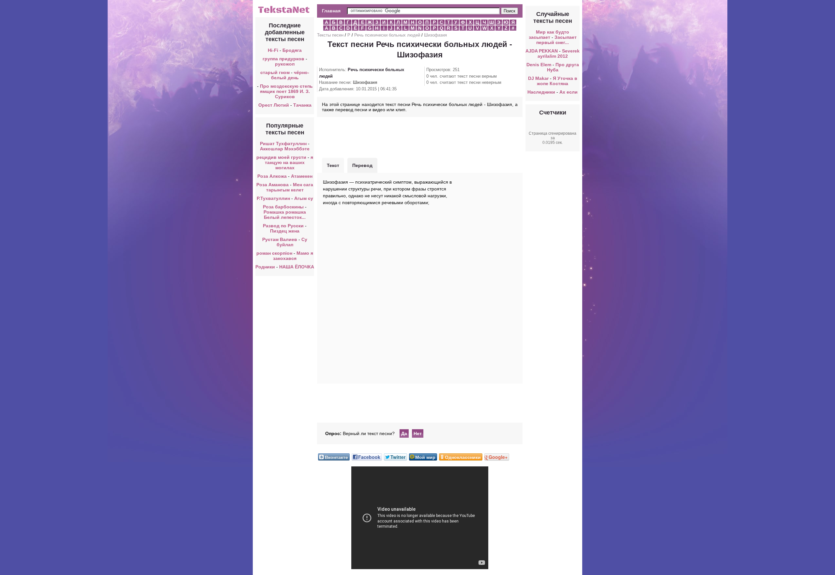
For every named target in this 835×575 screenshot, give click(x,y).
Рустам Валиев (279, 239)
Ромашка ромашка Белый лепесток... (285, 214)
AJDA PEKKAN (541, 50)
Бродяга (292, 50)
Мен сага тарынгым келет (289, 187)
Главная (331, 10)
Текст (333, 165)
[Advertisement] (420, 136)
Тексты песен (330, 35)
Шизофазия (435, 35)
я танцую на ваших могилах (289, 162)
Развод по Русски (283, 225)
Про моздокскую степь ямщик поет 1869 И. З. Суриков (286, 91)
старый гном (275, 72)
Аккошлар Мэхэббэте (285, 148)
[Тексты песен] (284, 12)
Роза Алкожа (272, 176)
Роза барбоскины (283, 206)
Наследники (541, 92)
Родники (265, 266)
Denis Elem (538, 64)
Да (404, 433)
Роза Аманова (272, 184)
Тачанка (302, 105)
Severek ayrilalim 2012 (559, 53)
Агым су (303, 198)
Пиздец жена (284, 231)
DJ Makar (538, 78)
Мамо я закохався (293, 255)
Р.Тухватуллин (273, 198)
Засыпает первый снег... (556, 40)
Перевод (362, 165)
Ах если (568, 92)
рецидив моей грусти (281, 157)
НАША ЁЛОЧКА (296, 266)
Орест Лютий (273, 105)
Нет (418, 433)
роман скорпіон (274, 253)
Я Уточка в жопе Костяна (557, 81)
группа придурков (283, 58)
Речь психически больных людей (387, 35)
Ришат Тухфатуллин (283, 143)
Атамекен (301, 176)
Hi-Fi (273, 50)
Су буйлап (292, 242)
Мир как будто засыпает (549, 34)
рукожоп (285, 64)
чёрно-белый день (290, 75)
